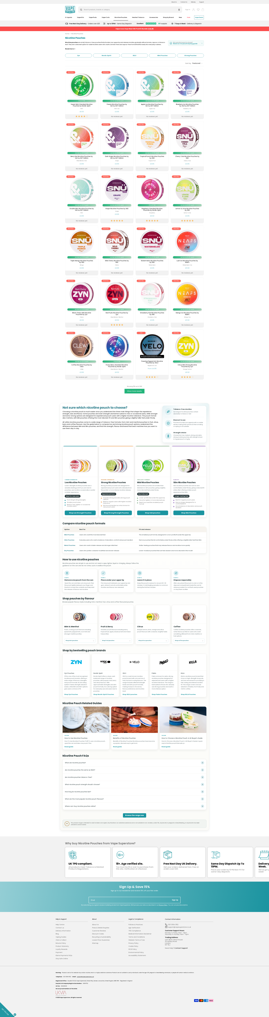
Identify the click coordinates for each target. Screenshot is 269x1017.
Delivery (193, 2)
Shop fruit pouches (116, 640)
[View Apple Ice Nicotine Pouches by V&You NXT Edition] (152, 94)
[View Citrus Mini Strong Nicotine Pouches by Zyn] (187, 354)
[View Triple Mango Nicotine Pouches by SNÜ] (81, 250)
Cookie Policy (133, 946)
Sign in (187, 10)
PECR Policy (133, 949)
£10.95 (151, 29)
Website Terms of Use (137, 940)
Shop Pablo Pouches (159, 694)
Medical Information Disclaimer (140, 934)
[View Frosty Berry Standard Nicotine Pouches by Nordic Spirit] (116, 354)
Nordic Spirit (98, 673)
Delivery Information (63, 931)
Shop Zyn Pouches (71, 694)
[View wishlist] (198, 9)
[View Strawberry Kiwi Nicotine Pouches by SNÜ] (152, 302)
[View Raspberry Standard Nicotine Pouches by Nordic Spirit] (152, 198)
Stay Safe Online (62, 958)
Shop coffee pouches (189, 640)
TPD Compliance (135, 931)
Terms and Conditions (137, 937)
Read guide (69, 747)
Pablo (154, 673)
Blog (57, 934)
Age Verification (134, 928)
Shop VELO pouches (130, 694)
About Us (174, 2)
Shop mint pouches (80, 640)
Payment (59, 952)
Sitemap (95, 943)
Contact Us (184, 2)
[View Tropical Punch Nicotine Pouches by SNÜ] (152, 146)
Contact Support (181, 948)
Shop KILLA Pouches (188, 694)
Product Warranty (62, 946)
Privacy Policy (163, 905)
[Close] (14, 1014)
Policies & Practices (136, 924)
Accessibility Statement (137, 955)
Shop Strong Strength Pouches (116, 513)
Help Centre (60, 924)
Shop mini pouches (152, 513)
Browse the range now (134, 815)
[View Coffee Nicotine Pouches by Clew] (81, 354)
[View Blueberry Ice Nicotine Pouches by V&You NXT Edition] (187, 94)
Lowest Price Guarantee (101, 940)
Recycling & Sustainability (101, 937)
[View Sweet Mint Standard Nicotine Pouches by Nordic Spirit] (81, 94)
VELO (124, 673)
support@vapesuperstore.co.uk (85, 977)
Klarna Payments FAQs (64, 955)
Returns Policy (61, 943)
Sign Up (175, 900)
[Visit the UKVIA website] (134, 993)
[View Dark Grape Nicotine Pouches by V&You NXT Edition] (116, 146)
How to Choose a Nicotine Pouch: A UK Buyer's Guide (182, 738)
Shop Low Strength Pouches (80, 513)
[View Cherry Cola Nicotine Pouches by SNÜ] (187, 146)
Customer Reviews (99, 931)
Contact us (60, 928)
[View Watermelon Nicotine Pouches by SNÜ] (152, 250)
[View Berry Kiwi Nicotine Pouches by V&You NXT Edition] (81, 146)
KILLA (182, 673)
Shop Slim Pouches (188, 513)
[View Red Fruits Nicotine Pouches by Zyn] (116, 302)
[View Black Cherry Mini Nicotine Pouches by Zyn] (81, 302)
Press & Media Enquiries (100, 928)
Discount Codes (98, 934)
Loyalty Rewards (61, 949)
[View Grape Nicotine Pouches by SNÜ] (116, 198)
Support (201, 2)
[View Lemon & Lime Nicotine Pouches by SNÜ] (187, 198)
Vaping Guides (61, 937)
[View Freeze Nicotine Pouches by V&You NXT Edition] (116, 94)
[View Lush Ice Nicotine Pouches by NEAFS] (187, 250)
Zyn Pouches (69, 673)
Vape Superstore (65, 997)
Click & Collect (61, 940)
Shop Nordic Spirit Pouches (103, 694)
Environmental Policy (136, 952)
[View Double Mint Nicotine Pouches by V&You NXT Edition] (81, 198)
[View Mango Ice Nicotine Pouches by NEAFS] (187, 302)
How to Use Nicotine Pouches (76, 738)
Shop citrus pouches (152, 640)
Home (67, 34)
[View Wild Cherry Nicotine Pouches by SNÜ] (116, 250)
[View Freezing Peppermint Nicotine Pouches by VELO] (152, 354)
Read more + (70, 49)
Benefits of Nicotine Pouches (124, 738)
